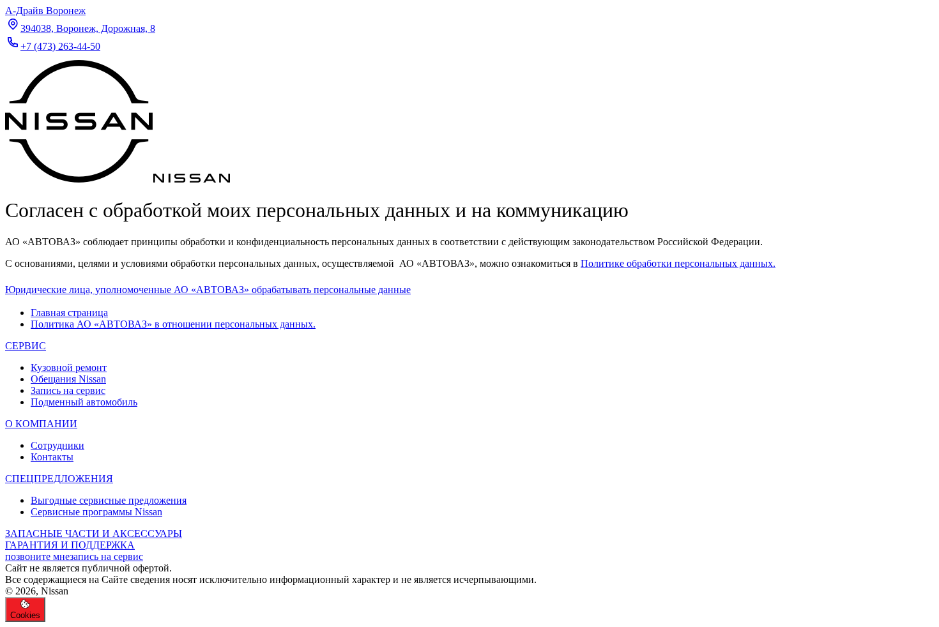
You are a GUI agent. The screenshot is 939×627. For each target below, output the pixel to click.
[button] (208, 289)
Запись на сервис (68, 390)
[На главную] (117, 179)
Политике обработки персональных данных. (678, 263)
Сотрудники (57, 445)
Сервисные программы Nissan (96, 511)
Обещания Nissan (68, 379)
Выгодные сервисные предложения (109, 500)
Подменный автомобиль (84, 402)
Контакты (52, 456)
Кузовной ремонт (69, 367)
